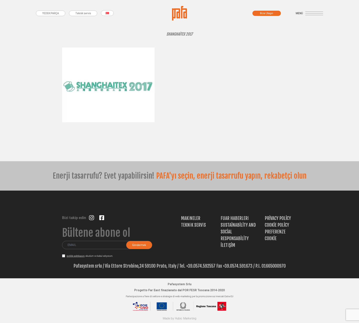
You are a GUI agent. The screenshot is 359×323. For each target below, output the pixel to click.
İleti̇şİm (228, 245)
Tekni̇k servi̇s (193, 225)
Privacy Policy (278, 218)
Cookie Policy (277, 225)
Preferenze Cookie (275, 235)
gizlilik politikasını (76, 256)
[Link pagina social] (92, 217)
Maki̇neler (190, 218)
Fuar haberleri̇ (235, 218)
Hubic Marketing (185, 318)
